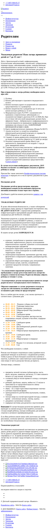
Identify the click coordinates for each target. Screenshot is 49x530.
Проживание (10, 21)
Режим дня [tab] (9, 46)
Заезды (8, 23)
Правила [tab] (8, 44)
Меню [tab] (7, 50)
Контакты (9, 31)
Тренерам (9, 25)
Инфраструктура (11, 19)
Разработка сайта (7, 505)
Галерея (8, 29)
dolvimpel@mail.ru (12, 5)
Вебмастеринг (32, 509)
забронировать (6, 13)
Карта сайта (26, 505)
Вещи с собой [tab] (10, 48)
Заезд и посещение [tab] (12, 42)
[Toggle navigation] (2, 15)
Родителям (9, 27)
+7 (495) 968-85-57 (12, 3)
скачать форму (11, 162)
